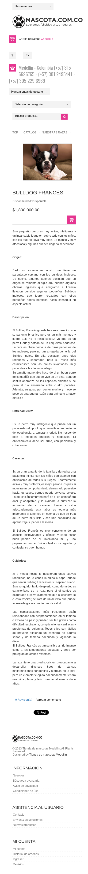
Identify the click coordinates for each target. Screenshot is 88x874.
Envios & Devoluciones (27, 819)
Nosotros (18, 775)
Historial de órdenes (26, 854)
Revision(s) (23, 699)
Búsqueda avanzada (26, 780)
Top (15, 132)
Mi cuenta (19, 849)
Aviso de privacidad (25, 785)
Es (27, 55)
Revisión (18, 864)
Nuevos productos (24, 825)
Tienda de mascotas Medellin (48, 754)
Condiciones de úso (25, 791)
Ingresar (18, 859)
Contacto (18, 814)
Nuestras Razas (54, 132)
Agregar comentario (48, 699)
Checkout (47, 39)
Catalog (29, 132)
